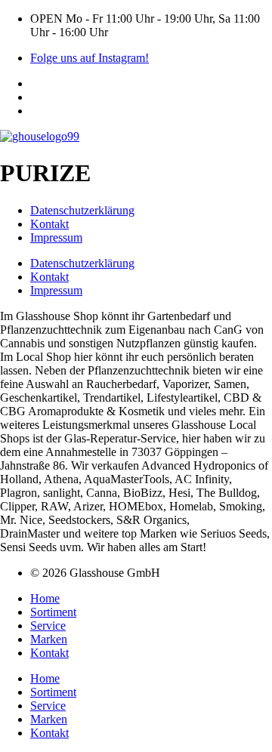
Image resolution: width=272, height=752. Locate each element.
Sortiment (53, 612)
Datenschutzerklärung (82, 210)
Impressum (56, 237)
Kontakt (49, 223)
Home (45, 598)
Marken (48, 639)
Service (48, 625)
